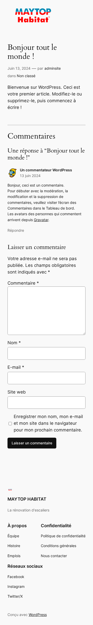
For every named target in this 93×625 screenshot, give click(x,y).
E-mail (15, 367)
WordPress (38, 614)
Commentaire (23, 283)
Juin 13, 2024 (18, 68)
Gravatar (41, 220)
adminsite (52, 68)
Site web (16, 392)
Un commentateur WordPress (46, 170)
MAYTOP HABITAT (26, 499)
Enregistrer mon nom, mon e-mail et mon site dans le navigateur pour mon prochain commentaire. (48, 423)
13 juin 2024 (30, 175)
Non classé (26, 76)
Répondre (15, 230)
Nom (14, 342)
